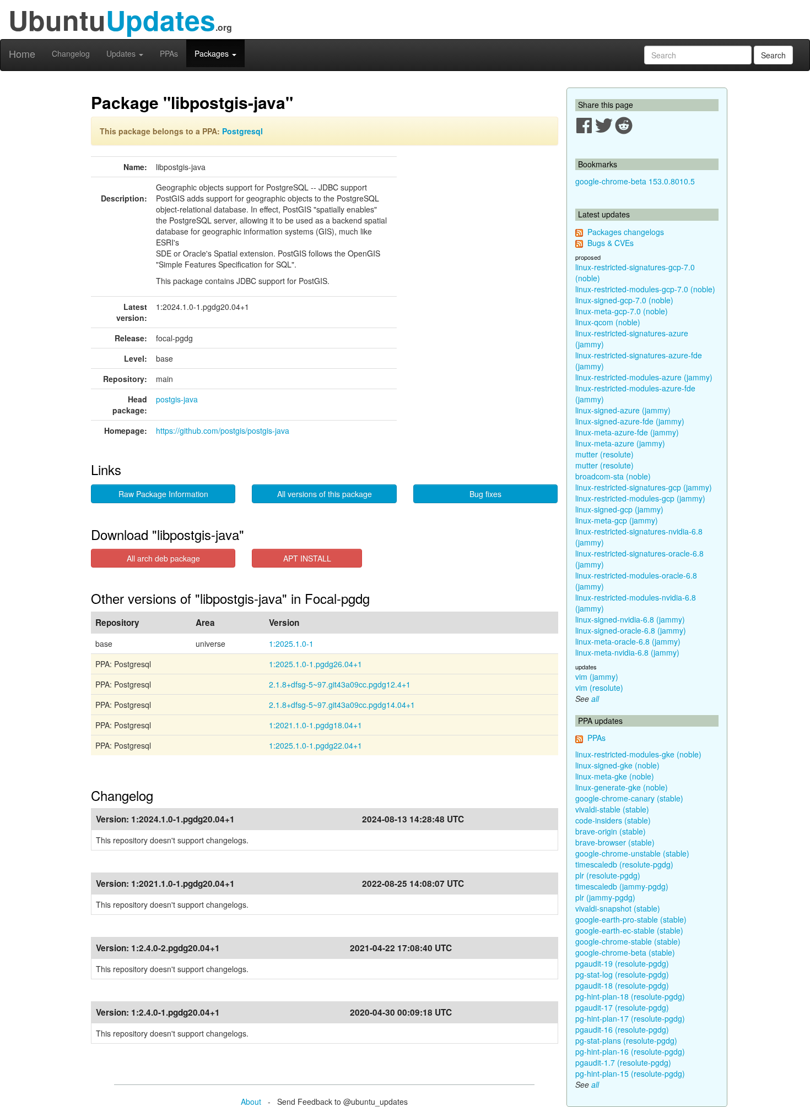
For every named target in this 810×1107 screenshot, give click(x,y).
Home (22, 53)
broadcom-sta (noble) (613, 476)
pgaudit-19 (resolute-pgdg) (622, 963)
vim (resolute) (599, 687)
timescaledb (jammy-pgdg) (621, 886)
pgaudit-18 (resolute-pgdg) (622, 985)
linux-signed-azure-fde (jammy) (629, 421)
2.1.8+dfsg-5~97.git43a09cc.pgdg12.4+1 (340, 684)
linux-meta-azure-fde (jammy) (627, 432)
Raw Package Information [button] (163, 493)
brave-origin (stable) (610, 831)
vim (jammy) (596, 676)
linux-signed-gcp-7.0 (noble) (624, 300)
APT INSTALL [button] (307, 558)
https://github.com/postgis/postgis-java (222, 430)
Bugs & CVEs (610, 242)
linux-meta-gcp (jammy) (616, 520)
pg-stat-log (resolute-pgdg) (622, 974)
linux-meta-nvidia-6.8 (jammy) (627, 652)
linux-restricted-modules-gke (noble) (638, 754)
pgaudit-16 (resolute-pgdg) (622, 1029)
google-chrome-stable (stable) (628, 941)
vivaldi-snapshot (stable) (617, 908)
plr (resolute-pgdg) (607, 875)
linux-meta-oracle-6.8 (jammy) (628, 641)
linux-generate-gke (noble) (621, 787)
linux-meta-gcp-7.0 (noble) (621, 311)
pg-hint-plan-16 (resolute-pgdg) (630, 1051)
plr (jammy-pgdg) (605, 897)
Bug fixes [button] (485, 493)
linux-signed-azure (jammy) (623, 410)
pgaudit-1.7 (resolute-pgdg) (623, 1062)
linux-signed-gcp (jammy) (619, 509)
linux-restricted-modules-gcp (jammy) (640, 498)
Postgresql (242, 131)
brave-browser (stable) (615, 842)
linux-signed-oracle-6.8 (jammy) (630, 630)
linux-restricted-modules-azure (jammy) (643, 377)
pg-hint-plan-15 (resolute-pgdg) (630, 1073)
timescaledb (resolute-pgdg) (624, 864)
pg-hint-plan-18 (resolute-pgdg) (630, 996)
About (251, 1101)
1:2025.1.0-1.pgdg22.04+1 (315, 745)
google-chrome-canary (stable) (629, 798)
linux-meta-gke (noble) (614, 776)
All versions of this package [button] (324, 493)
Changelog (71, 53)
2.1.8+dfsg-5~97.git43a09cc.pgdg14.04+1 (342, 704)
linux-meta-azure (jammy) (620, 443)
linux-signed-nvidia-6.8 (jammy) (630, 619)
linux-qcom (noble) (607, 322)
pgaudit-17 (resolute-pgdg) (622, 1007)
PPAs (169, 53)
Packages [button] (213, 53)
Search (773, 55)
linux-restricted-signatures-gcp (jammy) (643, 487)
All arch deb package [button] (163, 558)
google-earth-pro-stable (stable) (631, 919)
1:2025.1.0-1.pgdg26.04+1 (315, 663)
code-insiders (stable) (613, 820)
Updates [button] (122, 53)
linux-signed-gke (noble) (617, 765)
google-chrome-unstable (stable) (632, 853)
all (595, 698)
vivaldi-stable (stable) (612, 809)
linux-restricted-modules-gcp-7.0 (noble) (645, 289)
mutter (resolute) (604, 454)
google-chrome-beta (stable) (625, 952)
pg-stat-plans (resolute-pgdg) (626, 1040)
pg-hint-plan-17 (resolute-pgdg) (630, 1018)
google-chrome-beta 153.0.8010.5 (635, 181)
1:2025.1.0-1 (291, 643)
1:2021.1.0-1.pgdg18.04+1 (315, 724)
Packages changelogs (625, 231)
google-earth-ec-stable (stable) (629, 930)
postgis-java (177, 399)
